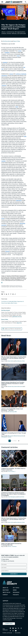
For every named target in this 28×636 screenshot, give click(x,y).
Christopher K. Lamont (6, 437)
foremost (4, 85)
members (7, 52)
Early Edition (6, 559)
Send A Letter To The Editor (13, 328)
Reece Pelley (16, 41)
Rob (5, 310)
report (18, 55)
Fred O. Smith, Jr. (11, 471)
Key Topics (16, 587)
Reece (4, 319)
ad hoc (20, 50)
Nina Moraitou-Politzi (20, 361)
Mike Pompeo (14, 303)
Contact (5, 594)
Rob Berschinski (7, 41)
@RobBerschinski (17, 316)
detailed (5, 62)
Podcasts (16, 594)
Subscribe (13, 574)
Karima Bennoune (18, 386)
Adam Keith (10, 361)
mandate (3, 161)
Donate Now (8, 623)
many (25, 136)
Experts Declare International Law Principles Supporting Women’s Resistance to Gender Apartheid (12, 384)
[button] (25, 2)
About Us (5, 587)
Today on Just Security (8, 561)
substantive (4, 75)
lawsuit (11, 74)
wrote (2, 218)
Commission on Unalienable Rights (9, 301)
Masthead (6, 590)
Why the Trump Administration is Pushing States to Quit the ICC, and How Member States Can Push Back (13, 358)
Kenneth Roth (21, 496)
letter (17, 106)
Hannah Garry (11, 386)
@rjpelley (19, 323)
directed (7, 251)
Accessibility (18, 632)
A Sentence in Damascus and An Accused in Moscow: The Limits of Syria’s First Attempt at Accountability (13, 494)
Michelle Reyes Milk (12, 411)
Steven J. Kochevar (12, 546)
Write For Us (6, 592)
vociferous (18, 74)
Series (15, 590)
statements (19, 200)
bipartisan (23, 74)
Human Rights (7, 303)
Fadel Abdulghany (12, 496)
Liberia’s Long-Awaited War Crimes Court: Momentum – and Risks (12, 409)
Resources (16, 592)
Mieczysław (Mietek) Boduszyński (15, 435)
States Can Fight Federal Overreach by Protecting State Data (11, 544)
